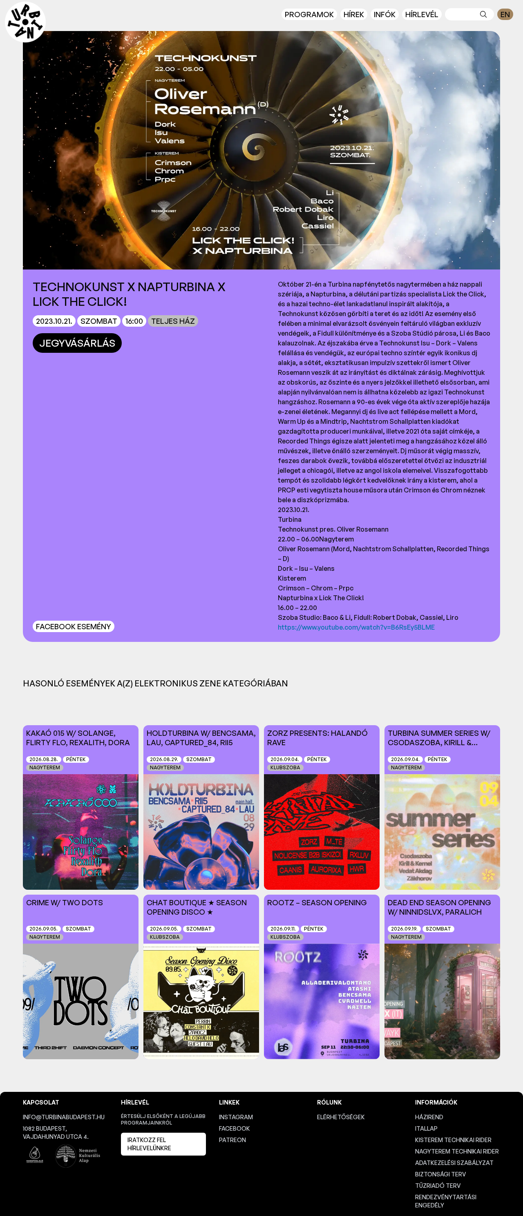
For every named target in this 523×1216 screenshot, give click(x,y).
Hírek (354, 14)
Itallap (426, 1128)
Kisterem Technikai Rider (453, 1139)
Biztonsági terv (440, 1174)
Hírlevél (421, 14)
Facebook (234, 1128)
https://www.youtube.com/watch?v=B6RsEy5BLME (356, 627)
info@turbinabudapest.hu (64, 1117)
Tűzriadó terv (438, 1185)
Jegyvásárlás (77, 343)
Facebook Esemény (73, 626)
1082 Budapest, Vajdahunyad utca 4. (56, 1132)
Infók (385, 14)
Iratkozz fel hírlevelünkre (149, 1143)
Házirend (429, 1117)
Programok (309, 14)
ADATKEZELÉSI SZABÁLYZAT (454, 1162)
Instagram (236, 1117)
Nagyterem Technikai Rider (457, 1151)
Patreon (232, 1139)
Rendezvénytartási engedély (445, 1201)
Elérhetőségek (341, 1117)
